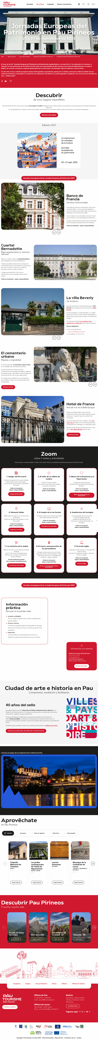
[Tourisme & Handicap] (57, 1027)
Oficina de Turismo (51, 725)
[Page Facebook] (80, 1012)
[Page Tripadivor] (90, 1012)
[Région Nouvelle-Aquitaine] (48, 1027)
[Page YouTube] (87, 1012)
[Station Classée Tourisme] (25, 1027)
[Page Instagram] (83, 1012)
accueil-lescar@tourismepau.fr (48, 1009)
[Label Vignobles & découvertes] (78, 1027)
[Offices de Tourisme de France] (16, 1027)
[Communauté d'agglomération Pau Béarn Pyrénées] (67, 1026)
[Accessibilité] (79, 4)
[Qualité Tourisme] (31, 1027)
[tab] (8, 833)
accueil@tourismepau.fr (76, 659)
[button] (88, 4)
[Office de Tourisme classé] (20, 1027)
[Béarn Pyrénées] (38, 1027)
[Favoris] (83, 4)
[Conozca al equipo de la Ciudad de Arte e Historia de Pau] (49, 781)
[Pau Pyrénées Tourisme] (9, 4)
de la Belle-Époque (76, 429)
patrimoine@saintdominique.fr (76, 332)
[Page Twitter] (85, 1012)
